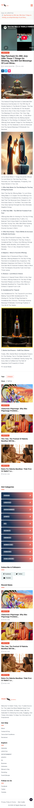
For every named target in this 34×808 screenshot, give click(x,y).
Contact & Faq (5, 731)
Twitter (3, 789)
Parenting (4, 772)
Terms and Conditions (8, 734)
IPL (2, 760)
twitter (20, 574)
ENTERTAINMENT (6, 754)
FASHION (4, 748)
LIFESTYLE (10, 13)
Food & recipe (5, 775)
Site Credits (21, 802)
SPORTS (3, 757)
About (3, 728)
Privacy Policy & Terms (8, 802)
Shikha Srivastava (10, 66)
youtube (8, 578)
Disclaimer (4, 737)
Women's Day (5, 769)
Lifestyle (10, 376)
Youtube (3, 792)
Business (4, 763)
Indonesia (4, 766)
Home (3, 13)
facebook (8, 574)
